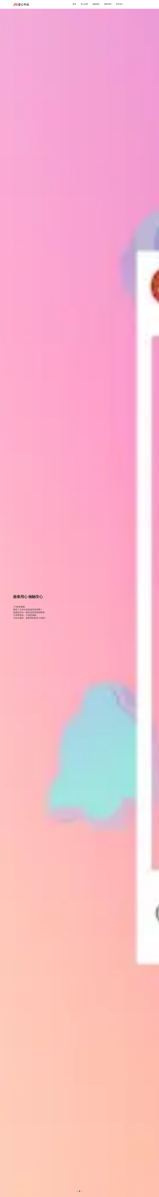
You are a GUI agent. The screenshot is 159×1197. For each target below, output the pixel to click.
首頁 (74, 4)
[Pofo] (21, 4)
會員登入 (119, 4)
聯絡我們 (107, 4)
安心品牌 (84, 4)
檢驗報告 (96, 4)
